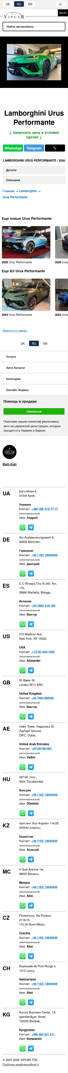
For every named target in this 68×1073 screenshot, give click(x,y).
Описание (13, 180)
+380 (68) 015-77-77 (44, 509)
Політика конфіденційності (21, 1064)
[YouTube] (24, 478)
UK (8, 4)
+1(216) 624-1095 (42, 652)
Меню (63, 12)
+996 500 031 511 (43, 1034)
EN (30, 4)
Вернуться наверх (15, 330)
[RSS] (34, 478)
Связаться (34, 411)
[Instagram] (14, 478)
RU (19, 4)
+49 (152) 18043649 (44, 555)
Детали (11, 170)
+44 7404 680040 (42, 698)
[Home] (17, 13)
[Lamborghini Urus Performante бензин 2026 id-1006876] (26, 257)
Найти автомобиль (20, 26)
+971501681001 (41, 748)
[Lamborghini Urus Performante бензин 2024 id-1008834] (26, 310)
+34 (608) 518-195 (43, 605)
